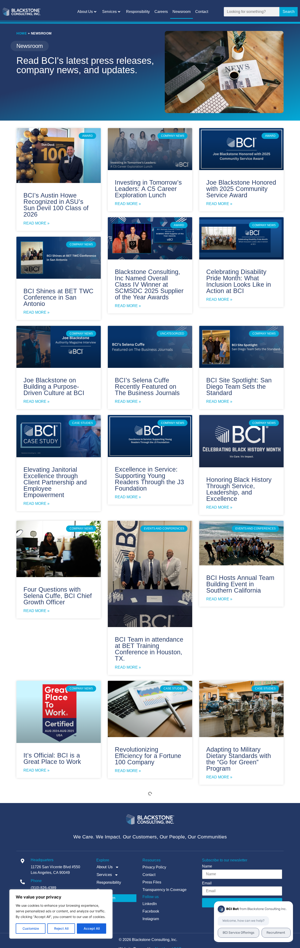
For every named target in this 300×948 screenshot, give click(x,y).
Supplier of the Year (51, 859)
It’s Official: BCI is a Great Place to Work (52, 758)
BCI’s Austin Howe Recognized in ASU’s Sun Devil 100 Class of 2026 (56, 205)
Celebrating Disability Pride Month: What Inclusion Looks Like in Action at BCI (238, 281)
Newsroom (181, 12)
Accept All (92, 928)
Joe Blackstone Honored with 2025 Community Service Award (241, 189)
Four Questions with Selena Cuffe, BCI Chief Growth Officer (57, 596)
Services (109, 12)
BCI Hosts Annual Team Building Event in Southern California (240, 584)
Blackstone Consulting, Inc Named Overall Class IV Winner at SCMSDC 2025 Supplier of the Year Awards (149, 284)
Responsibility (138, 12)
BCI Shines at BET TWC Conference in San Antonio (58, 297)
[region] (60, 914)
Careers (161, 12)
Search (289, 12)
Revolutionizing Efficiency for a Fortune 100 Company (148, 756)
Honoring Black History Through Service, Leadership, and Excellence (239, 489)
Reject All (61, 928)
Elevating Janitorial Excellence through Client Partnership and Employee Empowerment (55, 482)
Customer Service (231, 859)
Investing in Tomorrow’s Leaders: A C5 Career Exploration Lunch (148, 189)
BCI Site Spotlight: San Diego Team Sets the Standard (239, 386)
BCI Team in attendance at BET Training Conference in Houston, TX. (149, 649)
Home (21, 33)
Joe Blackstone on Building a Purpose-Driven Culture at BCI (53, 386)
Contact (201, 12)
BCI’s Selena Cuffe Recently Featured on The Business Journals (147, 386)
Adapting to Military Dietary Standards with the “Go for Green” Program (238, 759)
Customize (30, 928)
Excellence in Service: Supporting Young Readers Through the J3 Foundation (149, 479)
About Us (85, 12)
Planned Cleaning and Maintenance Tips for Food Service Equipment (150, 866)
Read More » (36, 223)
